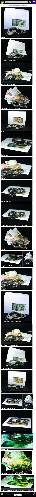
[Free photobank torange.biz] (2, 2)
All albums (29, 493)
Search (30, 2)
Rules (24, 493)
